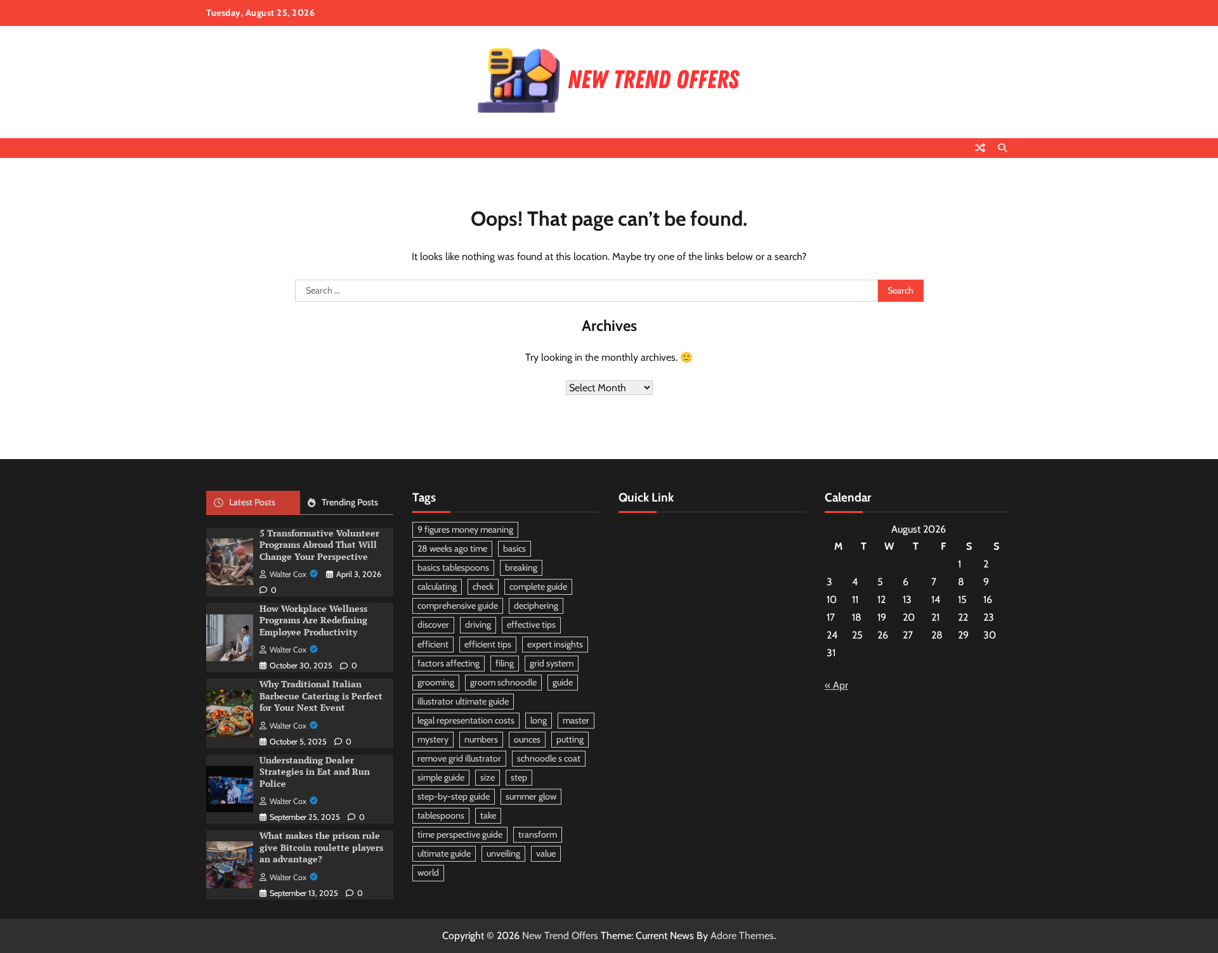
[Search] (1002, 147)
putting (570, 739)
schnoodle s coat (548, 758)
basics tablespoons (453, 567)
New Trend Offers (560, 936)
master (576, 720)
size (487, 777)
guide (563, 682)
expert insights (555, 644)
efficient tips (487, 644)
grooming (435, 682)
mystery (433, 739)
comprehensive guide (457, 605)
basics (514, 548)
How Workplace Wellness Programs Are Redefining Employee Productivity (313, 620)
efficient (433, 644)
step (519, 777)
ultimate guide (444, 853)
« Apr (836, 685)
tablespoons (440, 815)
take (488, 815)
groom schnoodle (503, 682)
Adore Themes (742, 936)
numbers (481, 739)
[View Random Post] (980, 147)
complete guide (538, 586)
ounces (527, 739)
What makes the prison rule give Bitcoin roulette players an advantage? (321, 847)
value (546, 853)
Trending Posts (350, 502)
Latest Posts (252, 502)
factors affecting (448, 663)
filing (504, 663)
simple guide (440, 777)
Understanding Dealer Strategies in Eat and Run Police (314, 771)
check (483, 586)
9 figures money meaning (465, 529)
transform (537, 834)
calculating (437, 586)
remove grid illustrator (459, 758)
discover (433, 624)
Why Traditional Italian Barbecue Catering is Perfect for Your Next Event (321, 695)
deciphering (536, 605)
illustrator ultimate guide (463, 701)
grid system (551, 663)
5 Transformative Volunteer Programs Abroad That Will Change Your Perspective (319, 544)
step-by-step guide (453, 796)
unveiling (503, 853)
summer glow (531, 796)
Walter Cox (288, 574)
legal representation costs (465, 720)
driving (478, 624)
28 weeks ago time (452, 548)
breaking (521, 567)
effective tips (531, 624)
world (428, 872)
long (538, 720)
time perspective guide (459, 834)
